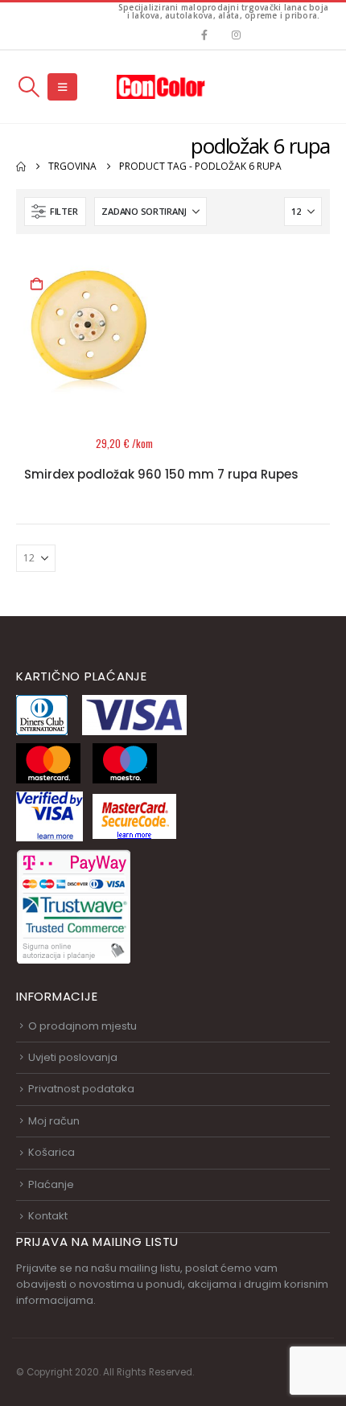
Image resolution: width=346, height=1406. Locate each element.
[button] (28, 86)
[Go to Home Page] (21, 166)
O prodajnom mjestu (82, 1026)
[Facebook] (204, 34)
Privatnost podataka (81, 1088)
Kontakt (48, 1215)
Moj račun (54, 1120)
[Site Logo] (161, 86)
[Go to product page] (88, 330)
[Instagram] (236, 34)
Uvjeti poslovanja (72, 1057)
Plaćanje (51, 1184)
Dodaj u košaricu (36, 284)
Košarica (51, 1152)
